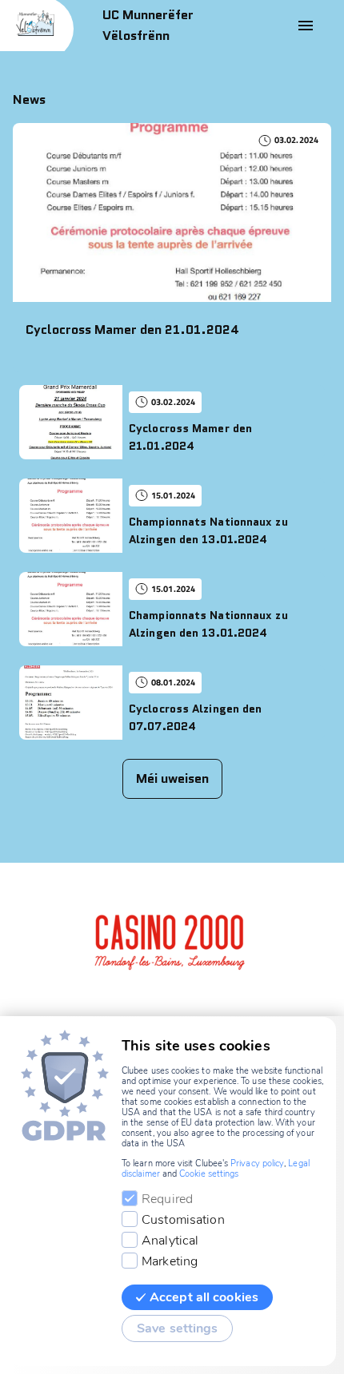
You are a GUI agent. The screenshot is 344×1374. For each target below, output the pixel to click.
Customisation (183, 1220)
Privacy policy (257, 1163)
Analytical (170, 1241)
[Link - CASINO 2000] (164, 939)
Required (167, 1199)
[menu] (305, 25)
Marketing (170, 1261)
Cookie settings (208, 1174)
